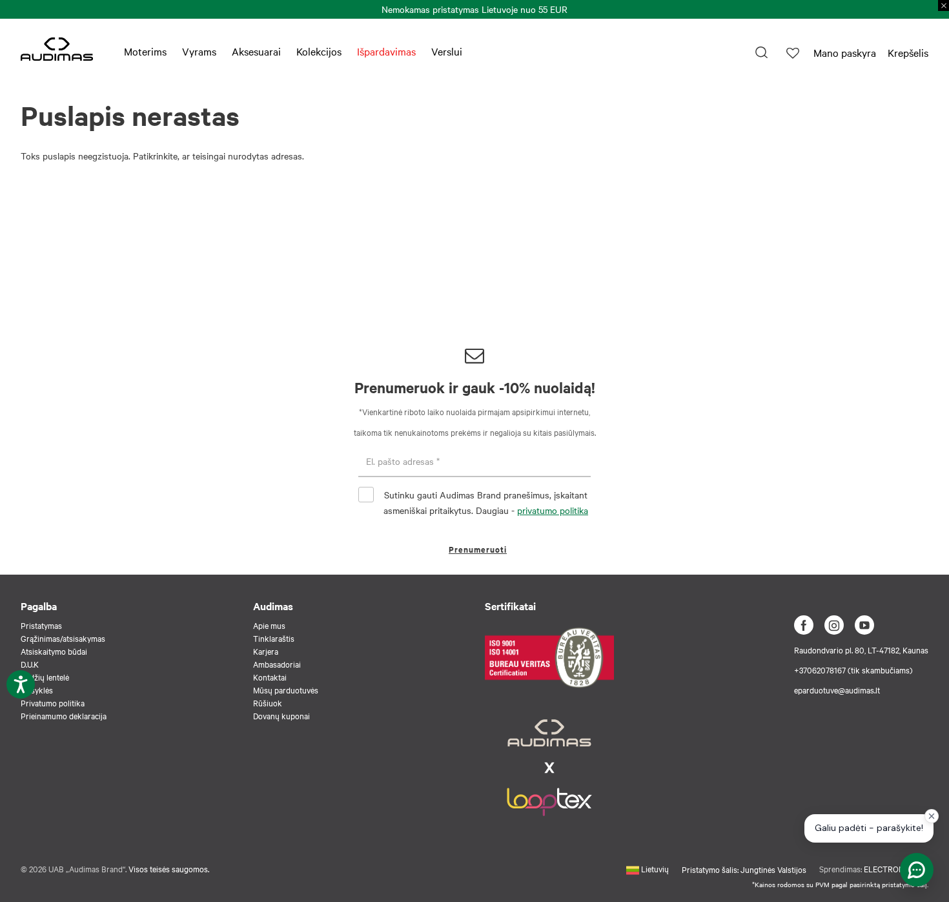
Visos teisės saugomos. (168, 868)
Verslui (446, 51)
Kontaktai (270, 676)
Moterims (145, 51)
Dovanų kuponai (281, 715)
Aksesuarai (256, 51)
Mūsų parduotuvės (285, 689)
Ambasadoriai (277, 664)
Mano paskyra (844, 52)
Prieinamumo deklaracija (64, 715)
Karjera (265, 651)
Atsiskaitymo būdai (54, 651)
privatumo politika (552, 510)
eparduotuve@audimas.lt (837, 689)
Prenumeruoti (478, 549)
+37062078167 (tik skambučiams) (853, 669)
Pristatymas (41, 625)
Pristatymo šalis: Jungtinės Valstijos (744, 869)
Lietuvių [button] (654, 868)
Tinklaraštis (273, 638)
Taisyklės (37, 689)
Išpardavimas (386, 51)
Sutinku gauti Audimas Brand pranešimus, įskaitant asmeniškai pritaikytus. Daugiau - (485, 502)
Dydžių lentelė (45, 676)
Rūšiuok (267, 702)
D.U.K (30, 664)
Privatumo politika (53, 702)
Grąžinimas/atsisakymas (63, 638)
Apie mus (269, 625)
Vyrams (199, 51)
